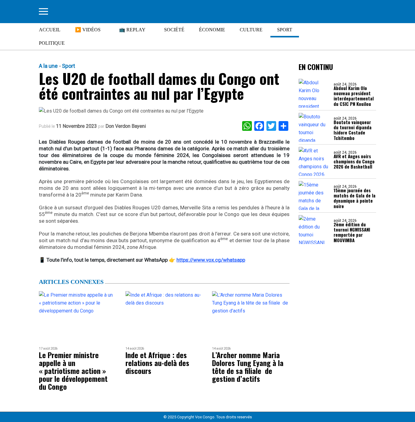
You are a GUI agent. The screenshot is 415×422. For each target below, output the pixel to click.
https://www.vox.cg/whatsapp (211, 260)
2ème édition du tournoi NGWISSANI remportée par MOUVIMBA (352, 232)
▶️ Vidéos (88, 29)
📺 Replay (132, 29)
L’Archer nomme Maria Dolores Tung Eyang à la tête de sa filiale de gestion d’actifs (247, 366)
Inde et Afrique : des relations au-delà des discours (157, 363)
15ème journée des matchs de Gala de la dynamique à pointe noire (355, 198)
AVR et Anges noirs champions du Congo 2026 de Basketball (354, 161)
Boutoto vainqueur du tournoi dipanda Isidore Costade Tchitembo (353, 130)
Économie (212, 29)
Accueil (49, 29)
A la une (48, 66)
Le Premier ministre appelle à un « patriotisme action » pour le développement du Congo (73, 370)
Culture (251, 29)
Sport (284, 29)
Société (174, 29)
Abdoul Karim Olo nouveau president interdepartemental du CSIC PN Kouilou (354, 95)
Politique (52, 43)
